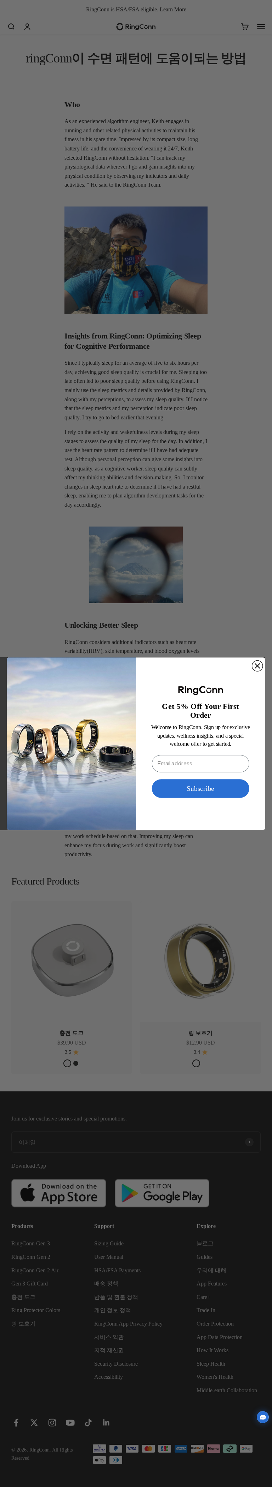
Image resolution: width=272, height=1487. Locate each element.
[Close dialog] (257, 665)
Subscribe (200, 788)
